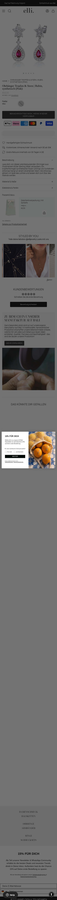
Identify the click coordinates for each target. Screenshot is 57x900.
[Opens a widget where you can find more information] (10, 895)
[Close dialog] (54, 433)
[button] (51, 894)
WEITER (15, 456)
